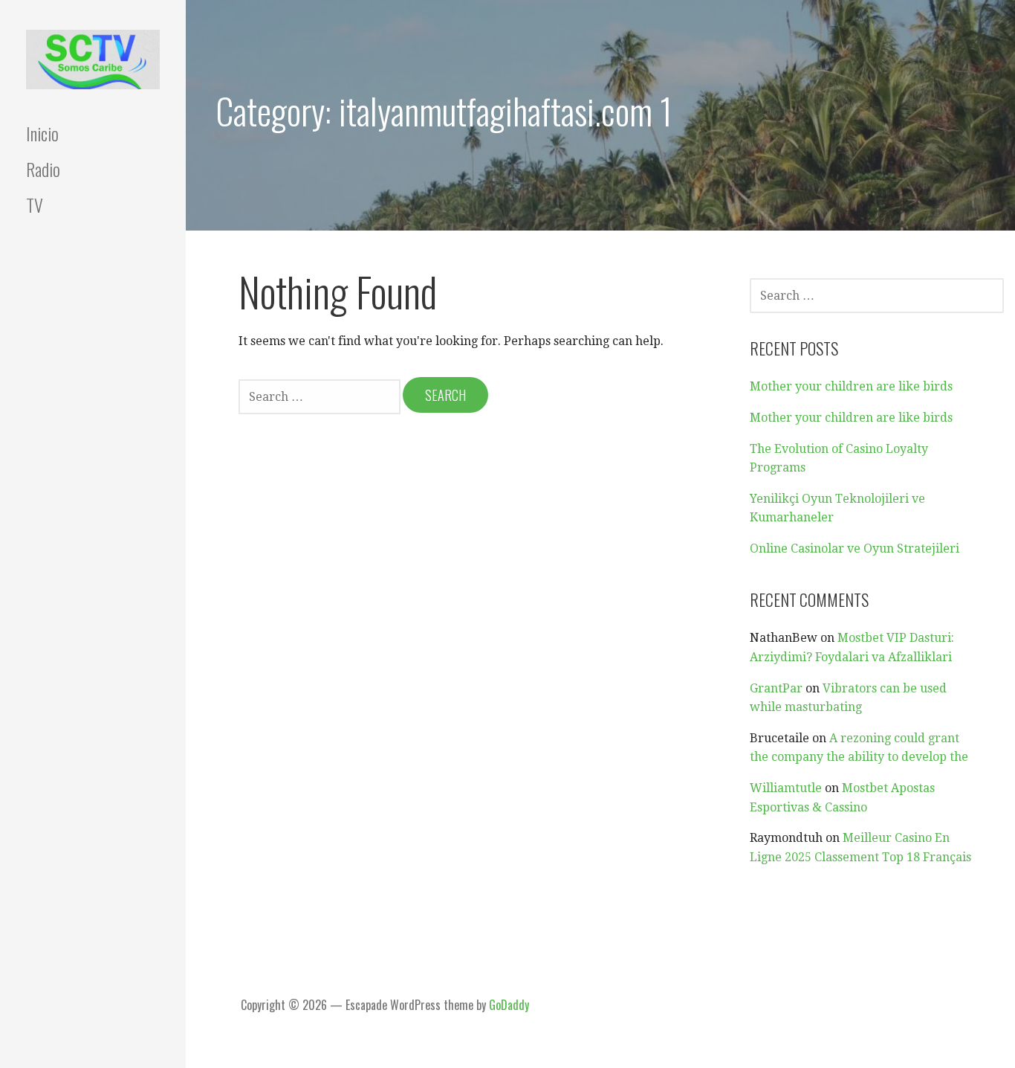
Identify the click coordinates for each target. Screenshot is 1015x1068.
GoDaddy (509, 1005)
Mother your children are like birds (851, 386)
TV (34, 204)
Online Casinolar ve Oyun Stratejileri (854, 548)
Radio (43, 168)
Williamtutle (786, 788)
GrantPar (776, 688)
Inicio (42, 133)
